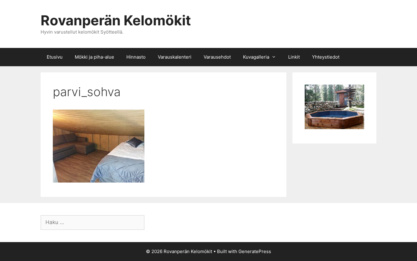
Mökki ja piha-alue (94, 57)
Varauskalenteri (174, 57)
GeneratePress (254, 251)
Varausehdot (217, 57)
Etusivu (55, 57)
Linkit (294, 57)
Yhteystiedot (325, 57)
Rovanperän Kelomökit (116, 20)
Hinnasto (136, 57)
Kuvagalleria (256, 57)
